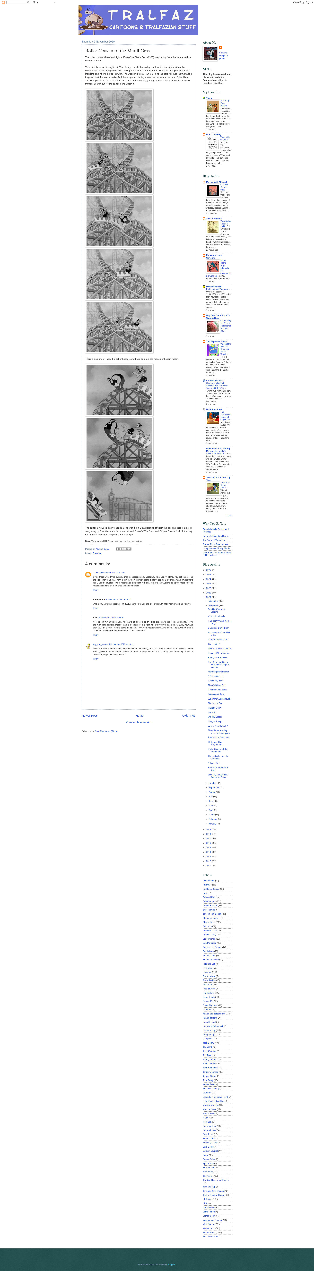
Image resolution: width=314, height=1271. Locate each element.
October (213, 783)
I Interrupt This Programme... (215, 743)
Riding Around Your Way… (218, 289)
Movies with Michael (216, 182)
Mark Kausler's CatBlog (218, 448)
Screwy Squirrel (210, 1151)
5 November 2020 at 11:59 (111, 617)
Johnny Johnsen (210, 1072)
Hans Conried (209, 1022)
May (211, 805)
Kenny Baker (209, 1084)
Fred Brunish (209, 989)
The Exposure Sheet (216, 341)
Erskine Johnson (211, 959)
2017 (208, 838)
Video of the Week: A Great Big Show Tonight (225, 349)
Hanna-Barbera (210, 1018)
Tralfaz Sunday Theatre (214, 1195)
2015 (208, 847)
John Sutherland (210, 1067)
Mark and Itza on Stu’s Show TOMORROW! (216, 452)
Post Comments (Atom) (106, 731)
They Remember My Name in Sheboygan (219, 731)
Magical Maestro (210, 1105)
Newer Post (89, 715)
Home (140, 715)
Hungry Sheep (214, 721)
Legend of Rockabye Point (215, 1097)
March (212, 814)
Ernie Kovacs (209, 955)
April (211, 810)
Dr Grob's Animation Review (216, 536)
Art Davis (207, 885)
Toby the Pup (209, 1186)
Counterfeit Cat (210, 930)
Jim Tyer (207, 1055)
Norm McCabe (209, 1126)
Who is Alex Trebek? (218, 726)
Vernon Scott (209, 1216)
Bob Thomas (209, 910)
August (212, 792)
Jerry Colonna (209, 1051)
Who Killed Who (210, 1236)
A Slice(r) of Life (215, 676)
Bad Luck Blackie (211, 889)
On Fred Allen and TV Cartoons (218, 757)
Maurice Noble (209, 1109)
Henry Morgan (209, 1034)
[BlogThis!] (120, 549)
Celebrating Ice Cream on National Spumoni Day (225, 325)
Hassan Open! (215, 708)
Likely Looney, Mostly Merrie (216, 548)
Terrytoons (208, 1171)
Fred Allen (207, 984)
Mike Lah (207, 1122)
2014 (208, 852)
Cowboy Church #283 (224, 187)
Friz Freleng (208, 993)
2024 (208, 579)
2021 (208, 593)
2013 (208, 856)
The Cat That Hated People (216, 1180)
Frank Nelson (209, 976)
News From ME (214, 286)
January (213, 824)
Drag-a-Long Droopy (212, 947)
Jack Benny (208, 1043)
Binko (205, 893)
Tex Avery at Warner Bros (215, 540)
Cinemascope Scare (217, 689)
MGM (205, 1117)
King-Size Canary (211, 1088)
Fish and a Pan (215, 703)
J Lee (95, 572)
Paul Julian (208, 1134)
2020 (208, 597)
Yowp (98, 549)
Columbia (207, 926)
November (214, 605)
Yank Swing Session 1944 (225, 224)
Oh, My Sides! (215, 717)
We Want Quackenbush (219, 699)
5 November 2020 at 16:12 (121, 644)
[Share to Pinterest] (129, 549)
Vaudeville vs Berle (225, 138)
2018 (208, 834)
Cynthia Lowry (209, 934)
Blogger (171, 1264)
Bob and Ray (209, 897)
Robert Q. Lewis (210, 1142)
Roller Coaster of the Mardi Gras (217, 750)
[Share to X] (123, 549)
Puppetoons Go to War (219, 737)
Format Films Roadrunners (215, 544)
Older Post (189, 715)
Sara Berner (208, 1147)
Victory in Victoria (216, 616)
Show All (229, 515)
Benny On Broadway (217, 657)
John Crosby (209, 1063)
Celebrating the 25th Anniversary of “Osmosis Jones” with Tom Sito (217, 385)
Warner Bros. (209, 1232)
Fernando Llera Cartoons (214, 256)
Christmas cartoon (211, 918)
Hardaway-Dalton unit (213, 1026)
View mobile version (139, 722)
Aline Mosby (209, 880)
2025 (208, 574)
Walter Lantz (209, 1228)
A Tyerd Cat (213, 763)
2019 (208, 829)
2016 (208, 843)
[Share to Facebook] (126, 549)
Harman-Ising (209, 1030)
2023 (208, 583)
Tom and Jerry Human (213, 1191)
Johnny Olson (209, 1076)
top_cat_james (100, 644)
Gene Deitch (209, 997)
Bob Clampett (209, 901)
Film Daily (207, 968)
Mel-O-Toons (209, 1113)
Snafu (205, 1155)
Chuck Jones (209, 922)
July (211, 796)
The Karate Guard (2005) (225, 485)
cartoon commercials (213, 914)
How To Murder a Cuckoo (220, 648)
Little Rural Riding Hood (214, 1101)
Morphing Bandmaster (218, 671)
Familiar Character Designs (216, 610)
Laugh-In (207, 1092)
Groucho (207, 1009)
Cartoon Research (215, 380)
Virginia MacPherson (212, 1220)
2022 (208, 588)
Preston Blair (209, 1138)
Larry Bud (212, 712)
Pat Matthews (209, 1130)
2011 (208, 865)
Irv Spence (208, 1038)
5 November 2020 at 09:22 (118, 599)
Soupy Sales (209, 1159)
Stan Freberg (209, 1167)
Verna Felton (209, 1212)
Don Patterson (209, 943)
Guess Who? (214, 644)
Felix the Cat (209, 964)
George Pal (208, 1001)
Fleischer (97, 553)
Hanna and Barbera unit (214, 1014)
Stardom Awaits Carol (218, 639)
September (214, 787)
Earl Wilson (208, 951)
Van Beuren (208, 1207)
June (211, 801)
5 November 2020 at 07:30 (111, 572)
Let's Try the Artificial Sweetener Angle (218, 775)
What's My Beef (215, 680)
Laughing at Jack (216, 694)
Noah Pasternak (214, 409)
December (214, 601)
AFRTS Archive (214, 218)
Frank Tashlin (209, 980)
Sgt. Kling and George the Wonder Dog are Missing (218, 664)
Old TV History (213, 134)
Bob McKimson (210, 905)
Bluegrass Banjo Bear (218, 628)
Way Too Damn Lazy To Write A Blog (218, 316)
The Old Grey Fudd (217, 685)
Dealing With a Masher (218, 653)
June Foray (208, 1080)
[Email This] (117, 549)
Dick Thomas (209, 939)
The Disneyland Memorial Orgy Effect (225, 416)
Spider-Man (208, 1163)
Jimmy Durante (210, 1059)
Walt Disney (208, 1224)
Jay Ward (207, 1047)
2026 (208, 570)
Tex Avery (207, 1176)
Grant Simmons (210, 1005)
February (213, 819)
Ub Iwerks (207, 1199)
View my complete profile (223, 56)
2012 (208, 861)
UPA (205, 1203)
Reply (95, 590)
